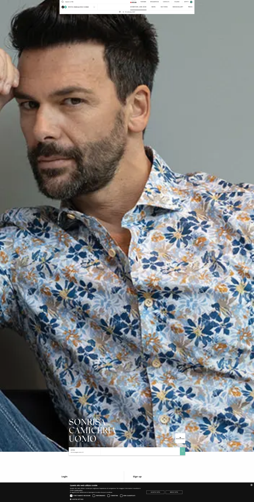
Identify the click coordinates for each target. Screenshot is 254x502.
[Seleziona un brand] (94, 7)
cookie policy (78, 490)
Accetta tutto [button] (155, 492)
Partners (143, 2)
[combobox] (252, 485)
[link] (187, 2)
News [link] (154, 7)
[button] (106, 499)
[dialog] (127, 492)
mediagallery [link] (178, 7)
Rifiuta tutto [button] (174, 492)
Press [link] (190, 7)
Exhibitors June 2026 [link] (138, 7)
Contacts (166, 2)
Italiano (176, 2)
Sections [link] (164, 7)
